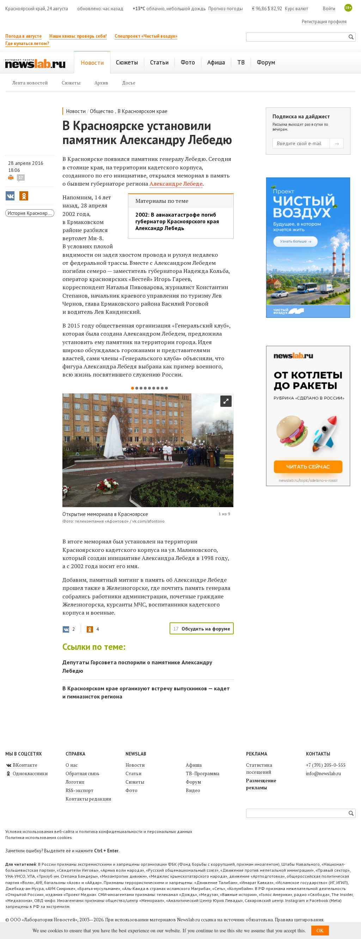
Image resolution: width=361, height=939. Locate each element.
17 (21, 177)
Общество (102, 111)
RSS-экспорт (79, 790)
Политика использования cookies (38, 837)
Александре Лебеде (175, 183)
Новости (76, 111)
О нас (72, 765)
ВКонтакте (24, 765)
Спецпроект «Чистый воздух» (146, 36)
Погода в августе (23, 36)
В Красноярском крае (142, 111)
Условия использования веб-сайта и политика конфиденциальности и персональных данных (98, 831)
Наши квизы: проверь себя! (78, 36)
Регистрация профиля (324, 22)
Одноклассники (30, 773)
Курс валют (296, 9)
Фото (131, 790)
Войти (329, 9)
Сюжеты (135, 782)
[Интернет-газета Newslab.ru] (35, 63)
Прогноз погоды (225, 9)
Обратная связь (82, 773)
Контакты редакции (88, 799)
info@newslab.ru (323, 773)
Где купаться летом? (27, 43)
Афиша (194, 765)
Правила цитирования (299, 919)
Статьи (133, 773)
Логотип (75, 782)
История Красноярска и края (31, 213)
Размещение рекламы (261, 784)
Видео (193, 790)
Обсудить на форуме (206, 629)
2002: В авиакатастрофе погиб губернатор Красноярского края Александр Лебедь (177, 221)
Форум (193, 782)
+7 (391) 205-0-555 (325, 765)
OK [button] (320, 930)
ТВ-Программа (202, 773)
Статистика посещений (259, 768)
